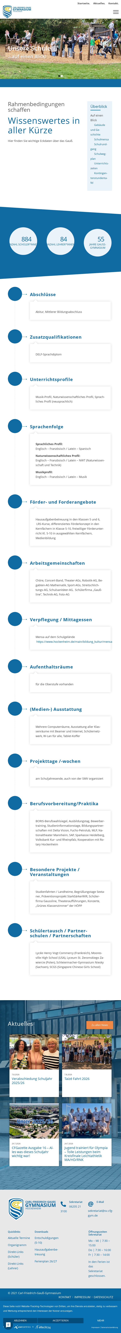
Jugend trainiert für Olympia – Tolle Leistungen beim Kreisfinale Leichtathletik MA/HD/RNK (86, 1154)
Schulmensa (101, 139)
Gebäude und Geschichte (97, 129)
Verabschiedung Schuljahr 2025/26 (32, 1080)
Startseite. (84, 3)
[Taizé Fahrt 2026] (87, 1051)
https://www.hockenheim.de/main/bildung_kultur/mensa (74, 642)
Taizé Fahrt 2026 (76, 1078)
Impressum (95, 1327)
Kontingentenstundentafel (98, 177)
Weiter (118, 49)
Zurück (3, 49)
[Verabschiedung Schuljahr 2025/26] (34, 1051)
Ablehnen (20, 1320)
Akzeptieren (61, 1320)
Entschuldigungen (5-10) (46, 1240)
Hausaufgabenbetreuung (46, 1252)
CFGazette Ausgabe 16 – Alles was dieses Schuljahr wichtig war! (32, 1152)
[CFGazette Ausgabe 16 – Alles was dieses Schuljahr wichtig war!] (34, 1120)
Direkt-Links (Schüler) (15, 1254)
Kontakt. (113, 3)
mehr (100, 1320)
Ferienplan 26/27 (46, 1261)
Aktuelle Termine (19, 1238)
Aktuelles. (99, 3)
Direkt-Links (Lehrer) (15, 1266)
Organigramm (17, 1245)
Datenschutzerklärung (109, 1327)
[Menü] (114, 12)
